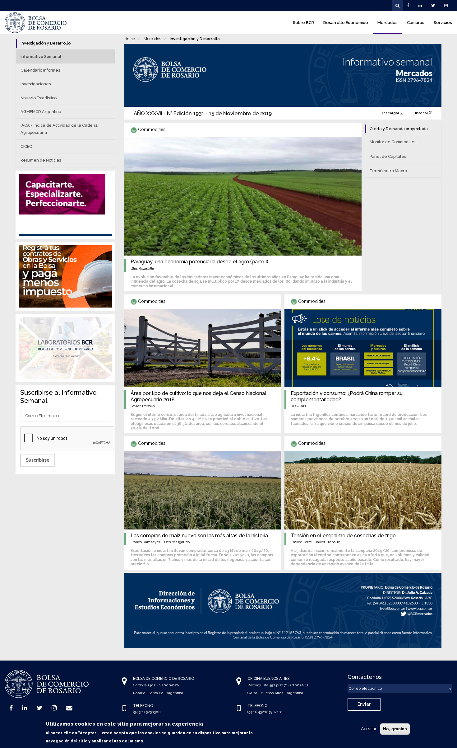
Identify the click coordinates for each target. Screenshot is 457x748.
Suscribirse (37, 460)
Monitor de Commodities (393, 141)
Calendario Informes (40, 70)
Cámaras (415, 22)
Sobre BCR (303, 22)
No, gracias (395, 728)
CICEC (26, 146)
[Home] (36, 22)
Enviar (364, 704)
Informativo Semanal (41, 56)
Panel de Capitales (388, 156)
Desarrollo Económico (345, 22)
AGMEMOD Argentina (41, 111)
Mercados (387, 22)
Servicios (443, 22)
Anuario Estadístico (39, 98)
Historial (421, 113)
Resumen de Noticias (41, 160)
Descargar (390, 113)
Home (129, 38)
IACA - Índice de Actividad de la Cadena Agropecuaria (59, 129)
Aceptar (368, 728)
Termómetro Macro (388, 170)
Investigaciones (36, 84)
